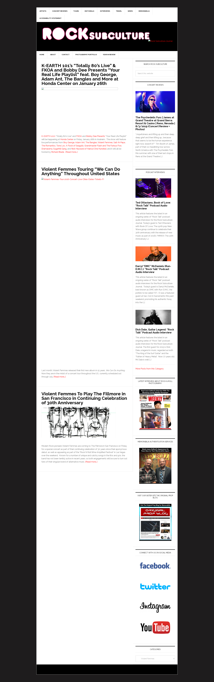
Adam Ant (80, 142)
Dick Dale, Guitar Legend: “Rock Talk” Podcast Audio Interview (154, 331)
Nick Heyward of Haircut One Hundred (88, 149)
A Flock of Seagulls (75, 146)
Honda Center (66, 139)
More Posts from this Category (149, 369)
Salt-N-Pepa (119, 142)
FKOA (79, 136)
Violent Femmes (105, 142)
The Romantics (48, 146)
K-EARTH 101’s (48, 136)
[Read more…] (71, 152)
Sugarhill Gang (60, 149)
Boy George (68, 142)
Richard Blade (57, 152)
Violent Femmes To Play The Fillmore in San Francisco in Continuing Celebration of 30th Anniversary (84, 398)
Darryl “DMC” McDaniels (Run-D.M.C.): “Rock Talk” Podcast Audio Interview (153, 269)
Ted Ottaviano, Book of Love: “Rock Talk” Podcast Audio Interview (153, 205)
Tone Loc (60, 146)
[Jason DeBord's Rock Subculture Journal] (95, 29)
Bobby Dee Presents (95, 136)
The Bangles (91, 142)
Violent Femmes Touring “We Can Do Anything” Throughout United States (80, 171)
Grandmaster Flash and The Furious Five (102, 146)
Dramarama (46, 149)
